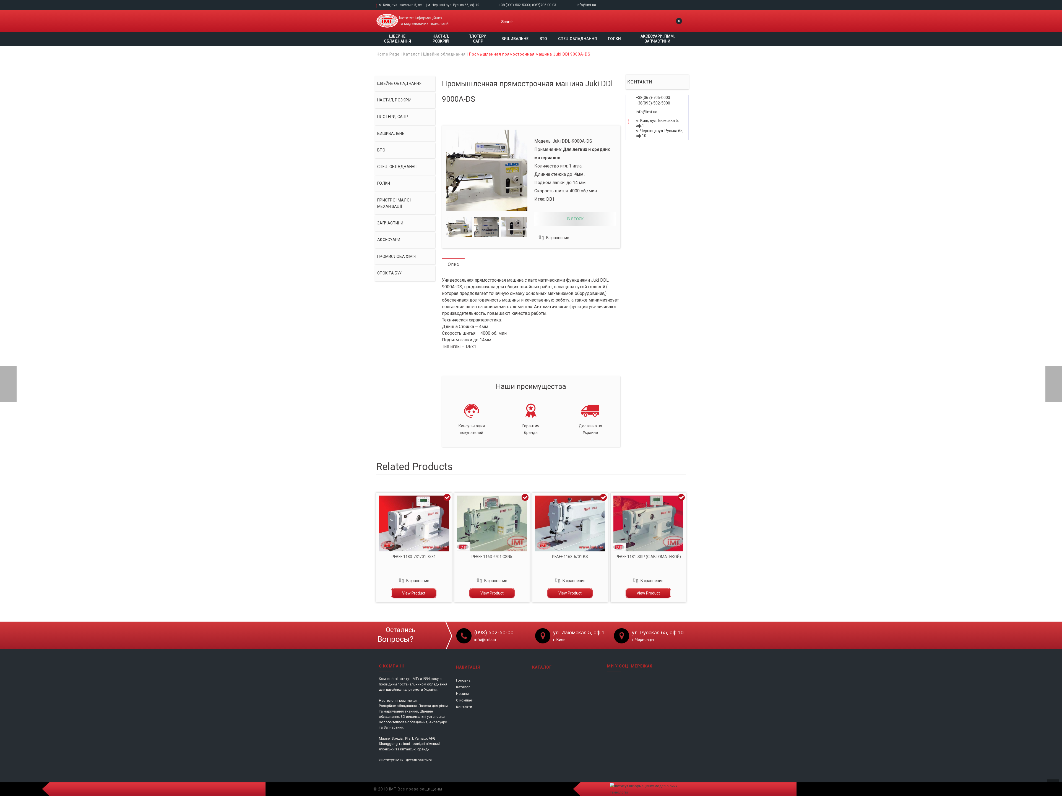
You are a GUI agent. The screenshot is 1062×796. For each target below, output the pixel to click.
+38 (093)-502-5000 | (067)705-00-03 (528, 5)
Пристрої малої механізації (394, 203)
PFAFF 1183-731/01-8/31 (414, 556)
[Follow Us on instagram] (622, 681)
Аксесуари (388, 239)
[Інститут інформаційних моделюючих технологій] (387, 21)
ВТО (543, 38)
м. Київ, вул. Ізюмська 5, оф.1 (402, 5)
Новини (462, 694)
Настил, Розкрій (441, 38)
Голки (614, 38)
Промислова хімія (396, 256)
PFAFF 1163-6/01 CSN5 (492, 556)
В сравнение (557, 237)
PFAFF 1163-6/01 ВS (570, 556)
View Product (413, 593)
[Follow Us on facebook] (612, 681)
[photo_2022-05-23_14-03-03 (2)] (514, 227)
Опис (453, 264)
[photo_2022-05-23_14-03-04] (459, 227)
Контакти (464, 707)
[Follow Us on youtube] (632, 681)
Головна (463, 680)
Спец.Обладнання (577, 38)
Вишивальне (515, 38)
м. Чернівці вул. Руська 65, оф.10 (453, 5)
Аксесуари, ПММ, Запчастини (658, 38)
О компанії (464, 700)
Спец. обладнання (397, 166)
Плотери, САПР (477, 38)
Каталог (411, 54)
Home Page (388, 54)
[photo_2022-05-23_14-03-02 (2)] (486, 227)
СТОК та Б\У (389, 273)
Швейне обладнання (397, 38)
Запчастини (390, 223)
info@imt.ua (586, 5)
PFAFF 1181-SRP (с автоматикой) (648, 556)
